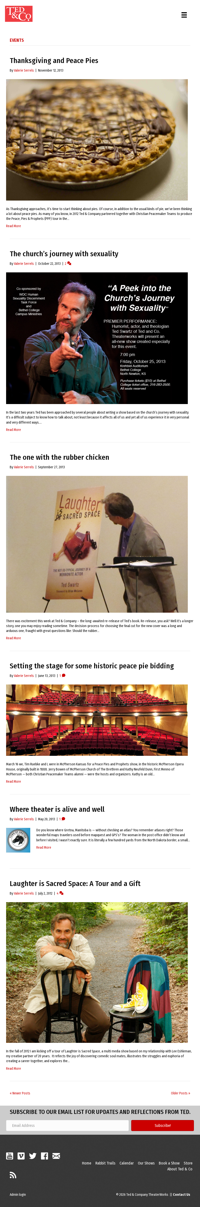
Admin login (18, 1195)
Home (86, 1163)
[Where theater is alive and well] (18, 840)
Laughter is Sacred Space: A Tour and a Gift (75, 883)
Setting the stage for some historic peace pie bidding (92, 666)
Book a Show (169, 1163)
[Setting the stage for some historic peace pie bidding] (97, 720)
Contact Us (181, 1195)
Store (188, 1163)
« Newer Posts (20, 1093)
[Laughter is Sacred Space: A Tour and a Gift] (97, 972)
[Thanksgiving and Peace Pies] (97, 140)
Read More (13, 226)
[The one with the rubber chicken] (97, 544)
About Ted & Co (179, 1169)
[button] (162, 1125)
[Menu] (184, 14)
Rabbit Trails (105, 1163)
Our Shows (146, 1163)
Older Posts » (180, 1093)
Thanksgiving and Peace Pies (54, 60)
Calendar (127, 1163)
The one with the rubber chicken (59, 457)
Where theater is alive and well (57, 809)
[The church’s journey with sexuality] (97, 338)
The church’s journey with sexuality (64, 253)
